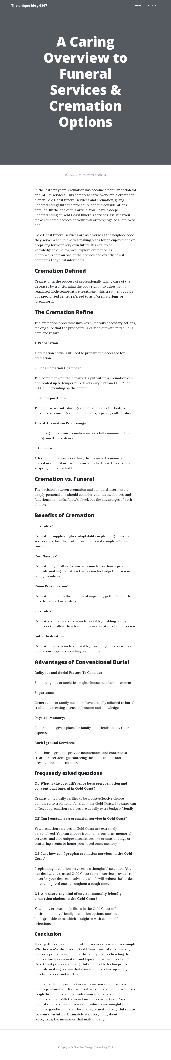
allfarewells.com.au (50, 255)
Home (137, 5)
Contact (154, 5)
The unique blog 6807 (29, 5)
